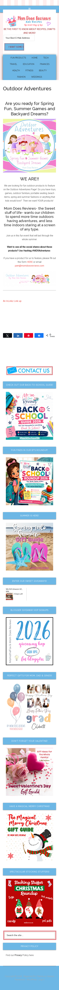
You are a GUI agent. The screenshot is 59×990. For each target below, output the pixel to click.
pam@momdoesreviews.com (29, 265)
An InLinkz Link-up (12, 301)
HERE (30, 262)
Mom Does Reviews (29, 20)
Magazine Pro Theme (33, 976)
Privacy (18, 955)
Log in (41, 979)
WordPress (32, 979)
